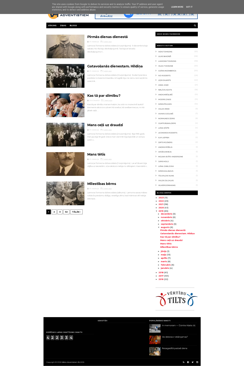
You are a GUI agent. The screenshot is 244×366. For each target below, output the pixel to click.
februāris (166, 265)
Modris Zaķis (164, 99)
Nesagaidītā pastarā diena (174, 348)
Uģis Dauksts (164, 80)
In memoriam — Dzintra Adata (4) (178, 325)
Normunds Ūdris (166, 118)
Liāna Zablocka (166, 166)
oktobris (165, 220)
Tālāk (76, 212)
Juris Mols (163, 161)
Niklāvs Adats (165, 90)
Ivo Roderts (164, 75)
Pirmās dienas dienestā (107, 37)
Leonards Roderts (167, 133)
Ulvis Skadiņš (164, 56)
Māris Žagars (165, 104)
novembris (167, 217)
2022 (161, 201)
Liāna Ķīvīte (163, 128)
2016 (161, 279)
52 (66, 212)
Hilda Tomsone (165, 66)
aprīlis (164, 258)
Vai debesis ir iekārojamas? (175, 337)
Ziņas (63, 25)
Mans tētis (96, 154)
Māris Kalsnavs (165, 171)
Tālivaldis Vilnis (166, 176)
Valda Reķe (164, 109)
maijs (164, 254)
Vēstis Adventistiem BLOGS (73, 362)
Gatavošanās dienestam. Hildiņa (115, 66)
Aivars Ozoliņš (165, 114)
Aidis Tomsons (165, 52)
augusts (165, 227)
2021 (161, 204)
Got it (189, 7)
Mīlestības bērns (101, 184)
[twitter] (193, 362)
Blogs (73, 25)
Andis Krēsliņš (165, 95)
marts (164, 261)
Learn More (177, 7)
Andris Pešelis (165, 147)
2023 (161, 197)
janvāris (165, 268)
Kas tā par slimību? (103, 96)
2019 (161, 211)
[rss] (183, 362)
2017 (161, 276)
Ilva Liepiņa (163, 137)
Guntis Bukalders (167, 123)
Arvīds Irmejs (164, 152)
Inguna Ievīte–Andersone (170, 157)
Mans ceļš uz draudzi (105, 125)
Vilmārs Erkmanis (166, 185)
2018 (161, 272)
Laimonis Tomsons (167, 61)
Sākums (52, 25)
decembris (167, 214)
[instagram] (197, 362)
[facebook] (188, 362)
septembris (167, 224)
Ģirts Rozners (165, 142)
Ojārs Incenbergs (167, 71)
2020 (162, 207)
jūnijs (164, 251)
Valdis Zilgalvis (166, 180)
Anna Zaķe (163, 85)
